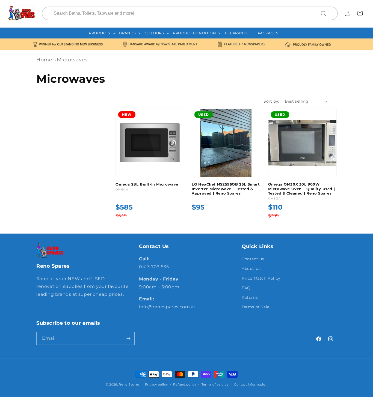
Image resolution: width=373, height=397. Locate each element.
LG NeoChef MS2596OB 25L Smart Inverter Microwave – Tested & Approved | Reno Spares (226, 189)
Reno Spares (129, 384)
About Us (251, 268)
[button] (102, 33)
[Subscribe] (128, 338)
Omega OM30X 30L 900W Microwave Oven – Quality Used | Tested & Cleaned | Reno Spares (301, 189)
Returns (250, 297)
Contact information (250, 384)
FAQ (246, 287)
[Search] (323, 13)
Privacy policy (156, 384)
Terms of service (215, 384)
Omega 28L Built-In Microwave (147, 184)
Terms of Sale (256, 307)
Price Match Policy (261, 278)
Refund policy (184, 384)
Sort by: (271, 101)
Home (44, 60)
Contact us (253, 258)
